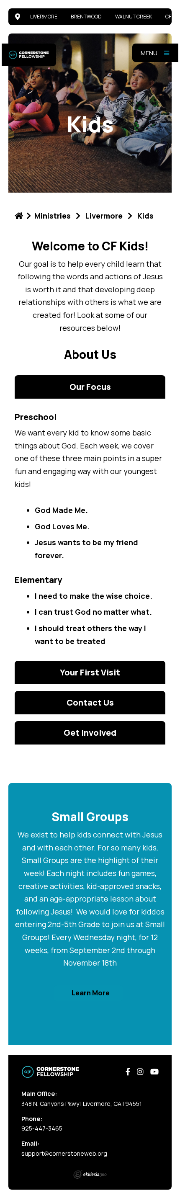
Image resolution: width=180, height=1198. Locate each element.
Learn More (91, 992)
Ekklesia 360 (90, 1174)
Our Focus (90, 386)
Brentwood (86, 16)
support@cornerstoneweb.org (64, 1153)
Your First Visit (90, 672)
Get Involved (90, 732)
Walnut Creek (133, 16)
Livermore (43, 16)
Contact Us (90, 702)
